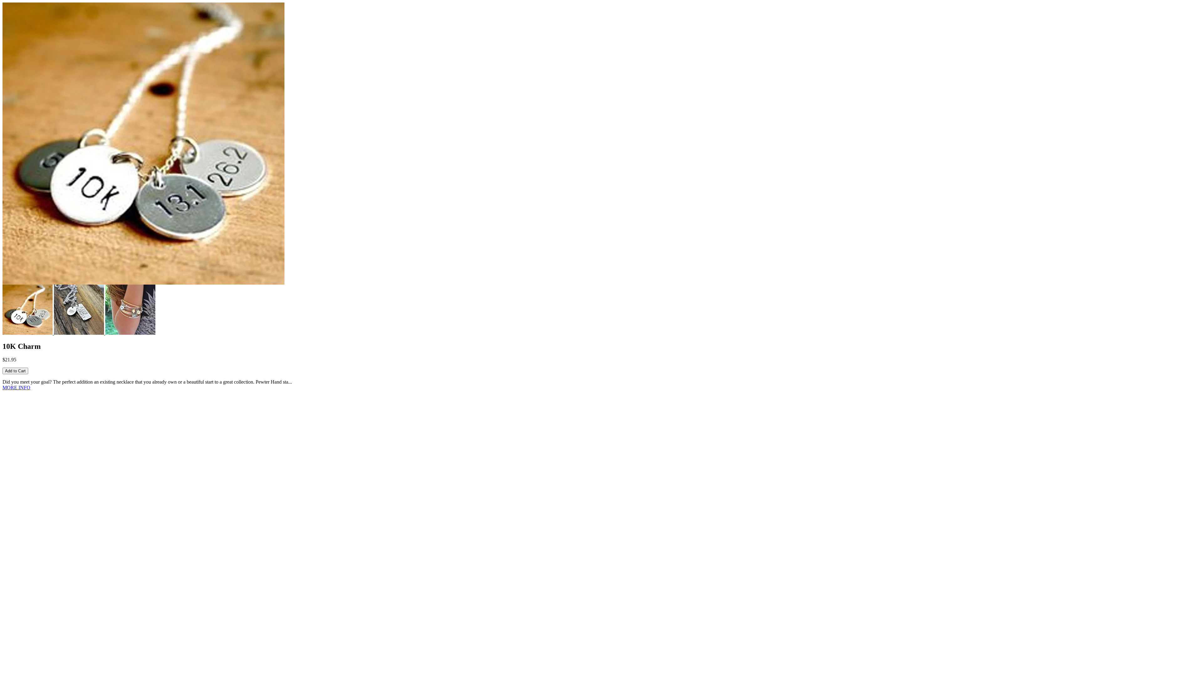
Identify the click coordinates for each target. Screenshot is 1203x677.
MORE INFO (16, 387)
